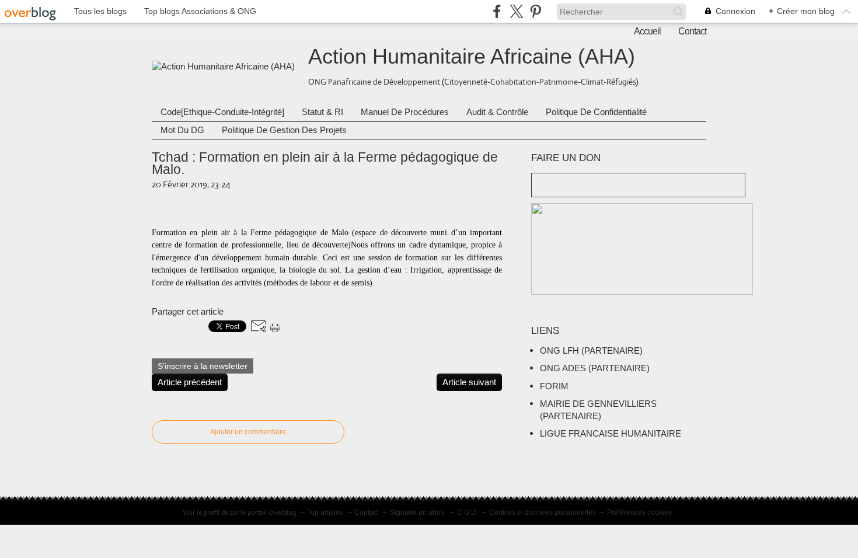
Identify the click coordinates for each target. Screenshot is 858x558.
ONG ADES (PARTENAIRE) (595, 368)
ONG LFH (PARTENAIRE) (591, 350)
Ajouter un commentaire (248, 432)
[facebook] (497, 11)
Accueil (647, 31)
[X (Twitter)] (516, 11)
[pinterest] (535, 11)
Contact (692, 31)
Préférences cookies (639, 512)
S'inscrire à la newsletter (202, 366)
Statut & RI (322, 112)
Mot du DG (182, 130)
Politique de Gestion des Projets (284, 130)
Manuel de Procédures (405, 112)
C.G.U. (467, 512)
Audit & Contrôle (497, 112)
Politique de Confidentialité (596, 112)
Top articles (325, 512)
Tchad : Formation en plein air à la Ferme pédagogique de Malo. (325, 163)
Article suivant (469, 382)
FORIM (554, 386)
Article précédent (190, 382)
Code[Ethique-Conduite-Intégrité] (222, 112)
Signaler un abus (418, 512)
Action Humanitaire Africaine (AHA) (471, 56)
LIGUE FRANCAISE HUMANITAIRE (610, 433)
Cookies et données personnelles (542, 512)
